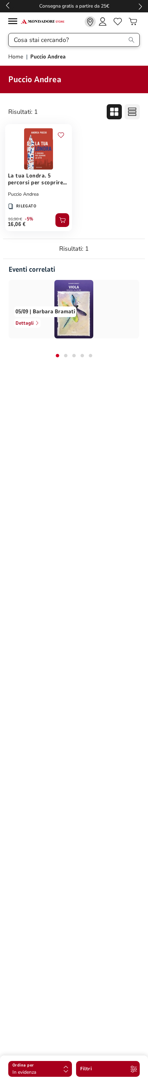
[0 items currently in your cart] (133, 22)
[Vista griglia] (114, 111)
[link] (90, 21)
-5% (29, 219)
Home (16, 57)
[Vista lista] (132, 111)
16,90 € (15, 219)
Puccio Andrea (23, 194)
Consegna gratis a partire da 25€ (74, 6)
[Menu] (14, 22)
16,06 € (16, 224)
